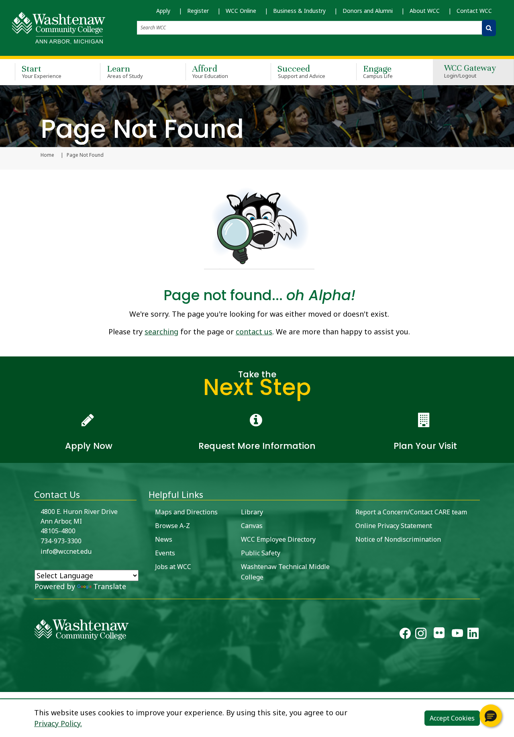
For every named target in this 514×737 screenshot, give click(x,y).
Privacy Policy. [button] (58, 723)
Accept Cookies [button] (452, 718)
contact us (254, 331)
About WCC (425, 10)
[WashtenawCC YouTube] (457, 635)
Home (47, 155)
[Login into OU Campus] (5, 685)
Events (165, 553)
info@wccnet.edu (66, 551)
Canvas (252, 525)
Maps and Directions (186, 512)
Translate (109, 586)
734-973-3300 (61, 540)
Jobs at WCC (173, 566)
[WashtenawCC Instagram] (421, 635)
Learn (125, 71)
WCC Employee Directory (278, 539)
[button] (490, 715)
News (163, 539)
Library (252, 512)
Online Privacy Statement (393, 525)
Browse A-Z (172, 525)
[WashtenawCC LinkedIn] (473, 635)
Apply (163, 10)
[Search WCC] (489, 28)
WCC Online (241, 10)
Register (198, 10)
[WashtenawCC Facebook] (405, 635)
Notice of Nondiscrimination (398, 539)
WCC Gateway (470, 71)
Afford (210, 71)
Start (41, 71)
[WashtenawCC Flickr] (439, 635)
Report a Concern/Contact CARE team (411, 512)
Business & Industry (299, 10)
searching (161, 331)
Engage (378, 71)
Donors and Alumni (368, 10)
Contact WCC (474, 10)
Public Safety (260, 553)
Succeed (301, 71)
